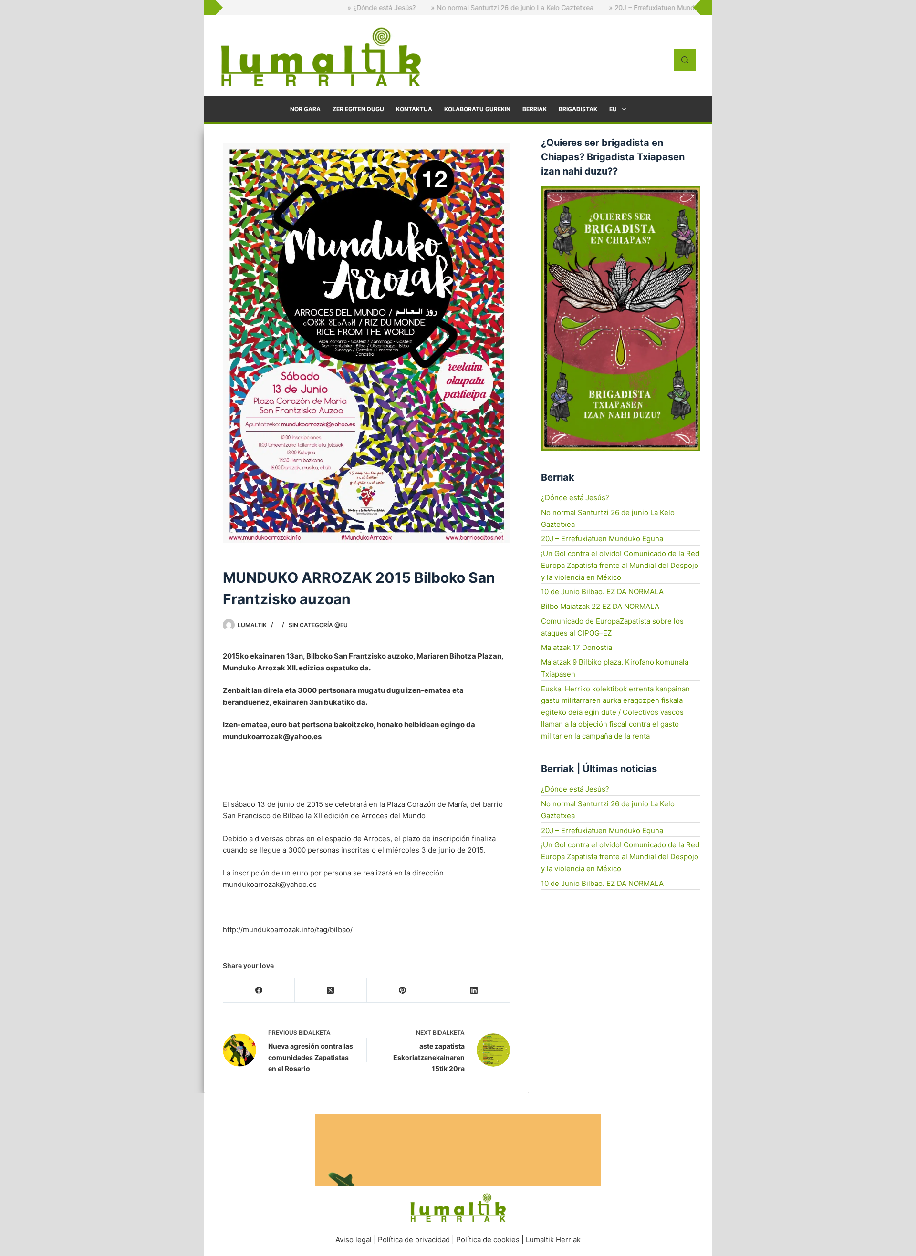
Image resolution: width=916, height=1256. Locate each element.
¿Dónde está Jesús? (575, 497)
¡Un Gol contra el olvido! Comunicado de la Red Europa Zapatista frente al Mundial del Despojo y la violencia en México (620, 565)
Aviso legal (353, 1239)
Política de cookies (488, 1239)
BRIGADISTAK (578, 109)
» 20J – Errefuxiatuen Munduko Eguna (612, 7)
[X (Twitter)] (330, 990)
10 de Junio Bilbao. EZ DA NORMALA (602, 591)
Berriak (534, 109)
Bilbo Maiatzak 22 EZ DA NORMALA (600, 606)
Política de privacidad (414, 1239)
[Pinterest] (402, 990)
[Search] (685, 60)
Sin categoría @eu (318, 624)
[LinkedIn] (474, 990)
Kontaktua (414, 109)
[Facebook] (259, 990)
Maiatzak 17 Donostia (576, 647)
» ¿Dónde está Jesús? (325, 7)
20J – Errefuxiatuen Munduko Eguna (602, 538)
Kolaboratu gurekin (477, 109)
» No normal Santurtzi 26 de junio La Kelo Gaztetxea (456, 7)
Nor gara (305, 109)
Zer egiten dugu (358, 109)
